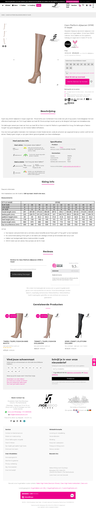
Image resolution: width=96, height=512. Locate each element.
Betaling (52, 439)
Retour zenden (54, 449)
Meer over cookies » (85, 1)
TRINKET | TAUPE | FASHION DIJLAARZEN (45, 342)
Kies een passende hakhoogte (17, 382)
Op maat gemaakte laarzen (16, 384)
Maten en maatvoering (13, 436)
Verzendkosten (54, 436)
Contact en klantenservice (13, 433)
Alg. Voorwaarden (11, 467)
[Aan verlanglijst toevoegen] (91, 82)
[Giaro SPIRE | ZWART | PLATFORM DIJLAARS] (79, 325)
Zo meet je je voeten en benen (17, 380)
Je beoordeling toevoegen (21, 274)
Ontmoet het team (11, 449)
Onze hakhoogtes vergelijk (14, 439)
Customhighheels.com (69, 488)
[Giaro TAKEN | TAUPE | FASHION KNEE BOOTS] (17, 325)
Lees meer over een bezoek (58, 475)
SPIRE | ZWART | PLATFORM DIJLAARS (75, 342)
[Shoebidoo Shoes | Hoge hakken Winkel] (56, 5)
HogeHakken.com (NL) (38, 488)
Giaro (61, 147)
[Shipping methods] (70, 99)
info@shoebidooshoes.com (19, 414)
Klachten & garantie (11, 460)
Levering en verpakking (57, 433)
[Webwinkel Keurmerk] (71, 102)
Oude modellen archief (72, 166)
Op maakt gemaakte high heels (15, 446)
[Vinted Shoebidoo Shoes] (24, 421)
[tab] (48, 112)
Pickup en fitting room (56, 446)
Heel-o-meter (19, 162)
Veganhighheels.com (54, 488)
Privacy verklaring (11, 464)
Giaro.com (84, 483)
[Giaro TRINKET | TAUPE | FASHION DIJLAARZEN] (48, 325)
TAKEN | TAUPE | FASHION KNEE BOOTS (15, 342)
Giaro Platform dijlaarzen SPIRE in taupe (18, 15)
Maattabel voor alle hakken (15, 379)
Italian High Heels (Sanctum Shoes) (47, 483)
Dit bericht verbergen (72, 1)
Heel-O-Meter (10, 443)
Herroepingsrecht (11, 457)
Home (3, 15)
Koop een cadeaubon (56, 443)
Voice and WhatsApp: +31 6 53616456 (19, 412)
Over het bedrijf (10, 470)
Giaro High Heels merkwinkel (70, 483)
